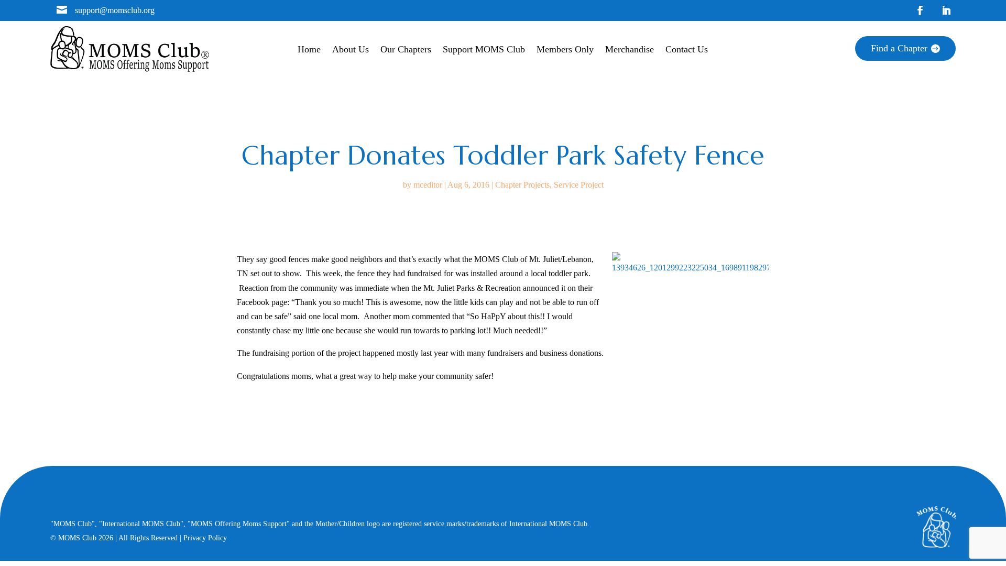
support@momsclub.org (115, 10)
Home (309, 50)
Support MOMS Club (484, 50)
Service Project (579, 184)
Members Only (565, 50)
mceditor (427, 184)
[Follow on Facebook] (920, 10)
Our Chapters (405, 50)
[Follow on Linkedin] (946, 10)
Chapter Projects (522, 184)
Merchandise (629, 50)
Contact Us (686, 50)
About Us (350, 50)
